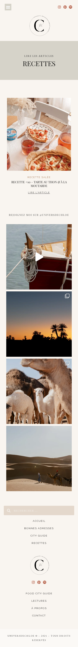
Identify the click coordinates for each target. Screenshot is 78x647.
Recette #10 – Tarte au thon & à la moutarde (39, 184)
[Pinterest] (65, 7)
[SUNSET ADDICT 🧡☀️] (39, 324)
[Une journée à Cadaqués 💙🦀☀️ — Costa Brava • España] (39, 257)
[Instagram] (59, 7)
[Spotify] (70, 7)
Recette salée (39, 177)
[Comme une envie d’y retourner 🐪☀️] (39, 458)
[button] (8, 7)
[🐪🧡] (39, 391)
